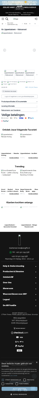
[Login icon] (36, 18)
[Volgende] (35, 23)
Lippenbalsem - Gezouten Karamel (10, 226)
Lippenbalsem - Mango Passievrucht (29, 226)
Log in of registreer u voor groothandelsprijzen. (19, 96)
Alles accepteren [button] (19, 389)
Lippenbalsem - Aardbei (28, 153)
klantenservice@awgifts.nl (19, 248)
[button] (19, 394)
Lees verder (13, 375)
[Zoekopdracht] (7, 19)
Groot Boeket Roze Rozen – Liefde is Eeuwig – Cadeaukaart (10, 191)
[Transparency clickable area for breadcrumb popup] (13, 23)
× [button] (36, 362)
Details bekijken (14, 157)
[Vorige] (30, 23)
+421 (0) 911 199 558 (20, 256)
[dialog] (19, 379)
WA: (20, 252)
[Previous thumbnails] (2, 74)
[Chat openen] (33, 388)
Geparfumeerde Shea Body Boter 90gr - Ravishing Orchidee (29, 191)
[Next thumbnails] (37, 74)
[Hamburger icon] (3, 18)
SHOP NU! (19, 9)
